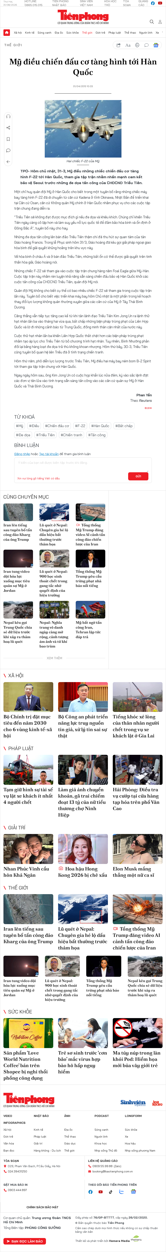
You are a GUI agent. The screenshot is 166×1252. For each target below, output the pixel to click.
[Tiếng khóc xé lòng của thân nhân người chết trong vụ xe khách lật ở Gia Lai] (138, 697)
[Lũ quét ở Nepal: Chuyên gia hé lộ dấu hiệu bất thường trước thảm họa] (54, 512)
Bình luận (8, 150)
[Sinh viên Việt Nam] (133, 1103)
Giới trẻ (100, 32)
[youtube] (160, 3)
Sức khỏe (72, 32)
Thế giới (87, 32)
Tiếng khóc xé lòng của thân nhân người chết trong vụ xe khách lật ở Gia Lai (136, 726)
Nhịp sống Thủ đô (106, 1150)
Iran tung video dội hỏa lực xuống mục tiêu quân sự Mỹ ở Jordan (16, 581)
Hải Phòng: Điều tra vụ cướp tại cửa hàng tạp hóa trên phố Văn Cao (136, 799)
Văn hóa (8, 1143)
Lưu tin (8, 139)
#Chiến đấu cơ (57, 425)
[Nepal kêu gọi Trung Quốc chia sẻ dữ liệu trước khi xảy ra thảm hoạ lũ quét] (18, 610)
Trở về (8, 162)
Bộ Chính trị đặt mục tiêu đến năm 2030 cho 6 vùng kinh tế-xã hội (27, 726)
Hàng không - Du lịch (47, 1150)
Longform (133, 1116)
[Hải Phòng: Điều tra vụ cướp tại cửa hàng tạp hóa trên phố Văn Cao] (138, 770)
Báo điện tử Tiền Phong (83, 17)
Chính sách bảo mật (43, 1207)
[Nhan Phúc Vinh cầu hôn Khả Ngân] (28, 849)
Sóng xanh (44, 32)
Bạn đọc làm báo (27, 1241)
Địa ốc (59, 32)
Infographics (14, 1123)
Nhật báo (41, 1116)
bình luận (147, 45)
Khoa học (101, 1143)
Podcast (102, 1116)
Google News (156, 45)
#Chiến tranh (71, 435)
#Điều (34, 425)
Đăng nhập (22, 454)
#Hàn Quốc (100, 425)
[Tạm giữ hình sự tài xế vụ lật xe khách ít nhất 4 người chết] (28, 770)
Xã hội (18, 32)
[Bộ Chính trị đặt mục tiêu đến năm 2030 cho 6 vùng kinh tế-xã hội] (28, 697)
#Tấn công (96, 435)
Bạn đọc (8, 1150)
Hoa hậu (130, 1143)
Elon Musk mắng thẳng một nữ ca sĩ (133, 872)
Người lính (145, 32)
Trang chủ (6, 32)
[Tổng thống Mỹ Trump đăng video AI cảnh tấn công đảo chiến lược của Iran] (90, 512)
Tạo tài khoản (49, 454)
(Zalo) (117, 1166)
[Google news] (135, 1191)
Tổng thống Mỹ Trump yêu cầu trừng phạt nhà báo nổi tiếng (89, 578)
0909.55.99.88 (103, 1166)
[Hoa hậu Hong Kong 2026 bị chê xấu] (83, 849)
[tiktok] (112, 1192)
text (128, 45)
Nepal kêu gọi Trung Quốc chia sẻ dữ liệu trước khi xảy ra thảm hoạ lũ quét (17, 632)
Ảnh (67, 1116)
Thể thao (130, 32)
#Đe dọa (23, 435)
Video (7, 1116)
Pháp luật (115, 32)
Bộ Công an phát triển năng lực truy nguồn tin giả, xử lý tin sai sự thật (83, 726)
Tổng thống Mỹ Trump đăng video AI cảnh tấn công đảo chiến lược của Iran (90, 534)
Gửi (138, 476)
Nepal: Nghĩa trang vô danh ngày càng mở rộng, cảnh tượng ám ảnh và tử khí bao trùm (53, 634)
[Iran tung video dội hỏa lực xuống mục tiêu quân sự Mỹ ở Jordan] (18, 558)
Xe (157, 32)
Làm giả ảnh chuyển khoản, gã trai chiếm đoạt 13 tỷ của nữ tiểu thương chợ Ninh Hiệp (82, 802)
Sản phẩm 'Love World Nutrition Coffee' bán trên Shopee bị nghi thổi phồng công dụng (25, 1065)
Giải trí (16, 827)
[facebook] (152, 3)
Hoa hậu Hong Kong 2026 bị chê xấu (82, 872)
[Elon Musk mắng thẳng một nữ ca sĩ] (138, 849)
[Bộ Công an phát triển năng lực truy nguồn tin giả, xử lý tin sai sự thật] (83, 697)
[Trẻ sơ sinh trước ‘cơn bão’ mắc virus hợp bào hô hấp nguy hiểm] (83, 1033)
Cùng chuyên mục (26, 497)
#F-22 (80, 425)
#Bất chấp (124, 425)
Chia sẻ (8, 128)
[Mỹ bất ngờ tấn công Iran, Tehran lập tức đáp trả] (90, 610)
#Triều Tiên (45, 435)
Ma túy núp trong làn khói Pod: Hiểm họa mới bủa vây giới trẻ (137, 1059)
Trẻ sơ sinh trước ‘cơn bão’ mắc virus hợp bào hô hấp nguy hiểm (82, 1062)
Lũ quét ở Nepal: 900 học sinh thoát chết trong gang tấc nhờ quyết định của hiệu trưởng (53, 583)
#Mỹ (19, 425)
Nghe (8, 116)
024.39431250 (17, 1171)
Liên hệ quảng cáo (103, 1161)
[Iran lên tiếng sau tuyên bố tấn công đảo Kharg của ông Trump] (18, 512)
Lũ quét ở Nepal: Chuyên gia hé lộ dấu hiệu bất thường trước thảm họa (53, 534)
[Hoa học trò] (157, 1103)
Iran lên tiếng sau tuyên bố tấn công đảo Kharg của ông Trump (17, 532)
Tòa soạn (11, 1161)
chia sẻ (119, 45)
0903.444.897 (17, 1190)
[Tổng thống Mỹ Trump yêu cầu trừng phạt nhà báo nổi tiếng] (90, 558)
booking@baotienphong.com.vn (113, 1171)
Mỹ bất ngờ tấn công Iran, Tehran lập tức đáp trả (89, 629)
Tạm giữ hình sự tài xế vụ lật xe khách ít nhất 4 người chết (28, 795)
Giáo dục (70, 1143)
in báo (137, 45)
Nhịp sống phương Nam (140, 1150)
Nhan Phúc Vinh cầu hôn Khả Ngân (26, 872)
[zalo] (123, 1191)
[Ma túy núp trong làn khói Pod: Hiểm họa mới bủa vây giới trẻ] (138, 1033)
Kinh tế (29, 32)
